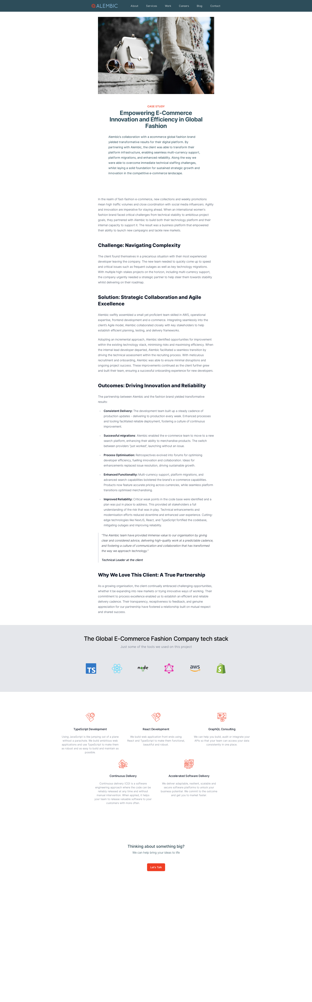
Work (168, 5)
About (134, 5)
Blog (199, 5)
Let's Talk (156, 867)
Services (151, 5)
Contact (215, 5)
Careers (184, 5)
